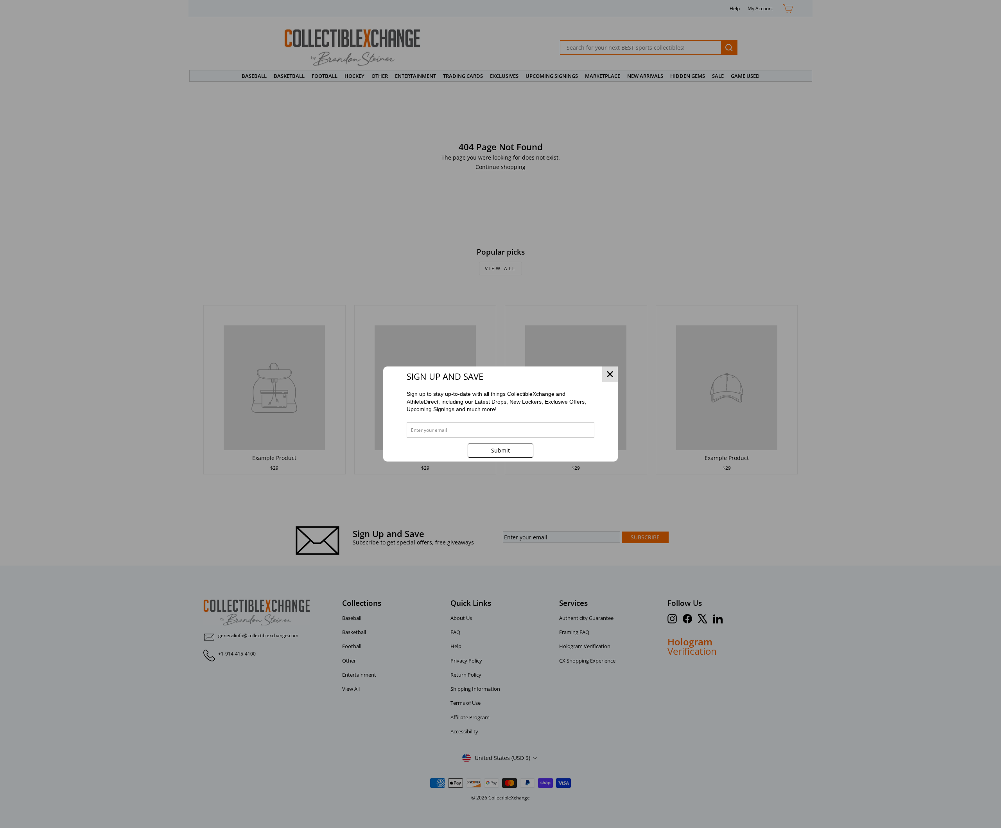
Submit (500, 450)
